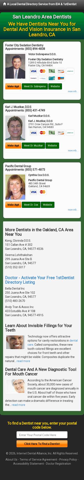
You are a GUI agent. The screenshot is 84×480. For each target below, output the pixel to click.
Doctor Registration (58, 463)
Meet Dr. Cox (31, 204)
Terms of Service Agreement (38, 459)
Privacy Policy (68, 459)
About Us (11, 459)
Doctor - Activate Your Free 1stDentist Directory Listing (39, 280)
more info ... (73, 91)
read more (23, 361)
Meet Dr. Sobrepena (35, 86)
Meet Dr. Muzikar (33, 145)
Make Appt (13, 86)
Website (55, 86)
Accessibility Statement (28, 463)
